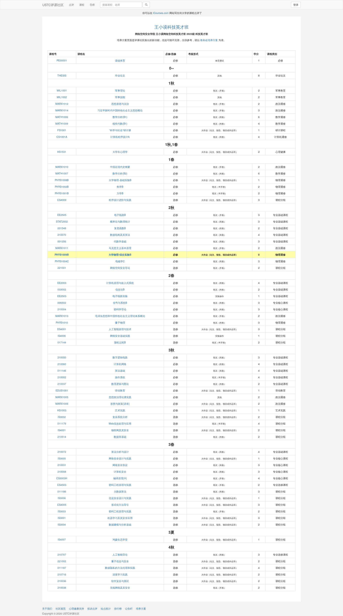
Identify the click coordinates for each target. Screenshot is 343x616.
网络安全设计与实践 (120, 458)
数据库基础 (120, 436)
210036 (62, 581)
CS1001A (61, 137)
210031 (62, 465)
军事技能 (120, 97)
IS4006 (62, 335)
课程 (81, 4)
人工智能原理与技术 (120, 329)
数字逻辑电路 (120, 357)
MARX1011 (61, 248)
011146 (62, 370)
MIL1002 (62, 97)
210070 (62, 234)
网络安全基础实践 (120, 335)
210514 (62, 436)
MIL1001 (62, 90)
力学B (120, 193)
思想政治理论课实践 (120, 397)
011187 (62, 568)
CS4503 (61, 485)
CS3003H (61, 478)
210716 (62, 574)
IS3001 (62, 518)
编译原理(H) (120, 478)
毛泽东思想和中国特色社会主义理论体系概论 (120, 316)
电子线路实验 (120, 296)
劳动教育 (120, 390)
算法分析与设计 (120, 452)
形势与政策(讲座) (120, 403)
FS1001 (61, 130)
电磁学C (120, 261)
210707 (62, 554)
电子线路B (120, 215)
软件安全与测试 (120, 581)
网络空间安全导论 (120, 268)
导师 (92, 4)
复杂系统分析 (120, 417)
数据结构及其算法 (120, 234)
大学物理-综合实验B (120, 254)
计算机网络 (120, 364)
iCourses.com (161, 13)
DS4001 (61, 329)
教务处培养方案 (209, 40)
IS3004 (62, 524)
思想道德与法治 (120, 103)
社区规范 (61, 608)
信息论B (120, 289)
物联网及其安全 (120, 430)
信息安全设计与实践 (120, 498)
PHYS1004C (62, 261)
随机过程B (120, 342)
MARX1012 (61, 103)
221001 (62, 268)
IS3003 (62, 511)
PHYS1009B (62, 254)
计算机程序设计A (120, 137)
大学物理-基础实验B (120, 180)
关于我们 (47, 608)
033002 (62, 289)
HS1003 (61, 410)
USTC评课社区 (53, 4)
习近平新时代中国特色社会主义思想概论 (120, 110)
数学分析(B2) (120, 173)
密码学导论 (120, 309)
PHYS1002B (62, 186)
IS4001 (62, 430)
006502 (62, 302)
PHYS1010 (62, 322)
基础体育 (120, 60)
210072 (62, 452)
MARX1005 (61, 397)
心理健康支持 (76, 608)
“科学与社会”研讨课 (120, 130)
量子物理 (120, 322)
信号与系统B (120, 302)
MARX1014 (61, 110)
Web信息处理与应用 (120, 423)
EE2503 (61, 296)
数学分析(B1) (120, 117)
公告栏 (129, 608)
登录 (295, 4)
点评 (71, 4)
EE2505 (61, 215)
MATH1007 (61, 173)
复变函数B (120, 228)
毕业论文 (120, 75)
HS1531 (61, 152)
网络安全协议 (120, 465)
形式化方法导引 (120, 504)
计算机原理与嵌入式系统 (120, 283)
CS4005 (61, 504)
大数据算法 (120, 491)
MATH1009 (61, 123)
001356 (62, 241)
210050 (62, 357)
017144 (62, 342)
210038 (62, 587)
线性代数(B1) (120, 123)
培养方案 (141, 608)
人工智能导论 (120, 554)
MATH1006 (61, 117)
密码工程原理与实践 (120, 485)
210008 (62, 471)
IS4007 (62, 539)
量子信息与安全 (120, 561)
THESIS (61, 75)
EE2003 (61, 283)
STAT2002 (62, 221)
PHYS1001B (62, 193)
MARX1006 (61, 403)
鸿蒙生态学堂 (120, 539)
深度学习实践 (120, 574)
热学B (120, 186)
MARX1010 (61, 167)
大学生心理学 (120, 152)
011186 (62, 491)
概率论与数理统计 (120, 221)
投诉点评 (92, 608)
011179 (62, 423)
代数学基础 (120, 241)
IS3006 (62, 498)
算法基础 (120, 370)
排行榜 (118, 608)
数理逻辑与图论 (120, 384)
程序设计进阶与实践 (120, 200)
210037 (62, 384)
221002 (62, 561)
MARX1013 (61, 316)
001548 (62, 228)
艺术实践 (120, 410)
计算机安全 (120, 471)
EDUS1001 (62, 390)
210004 (62, 309)
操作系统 (120, 377)
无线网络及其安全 (120, 587)
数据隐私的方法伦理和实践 (120, 568)
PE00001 (62, 60)
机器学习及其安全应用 (120, 518)
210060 (62, 364)
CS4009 (61, 200)
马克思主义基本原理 (120, 248)
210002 (62, 377)
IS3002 (62, 417)
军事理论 (120, 90)
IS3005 (62, 458)
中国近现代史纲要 (120, 167)
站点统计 (106, 608)
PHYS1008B (62, 180)
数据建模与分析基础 (120, 524)
